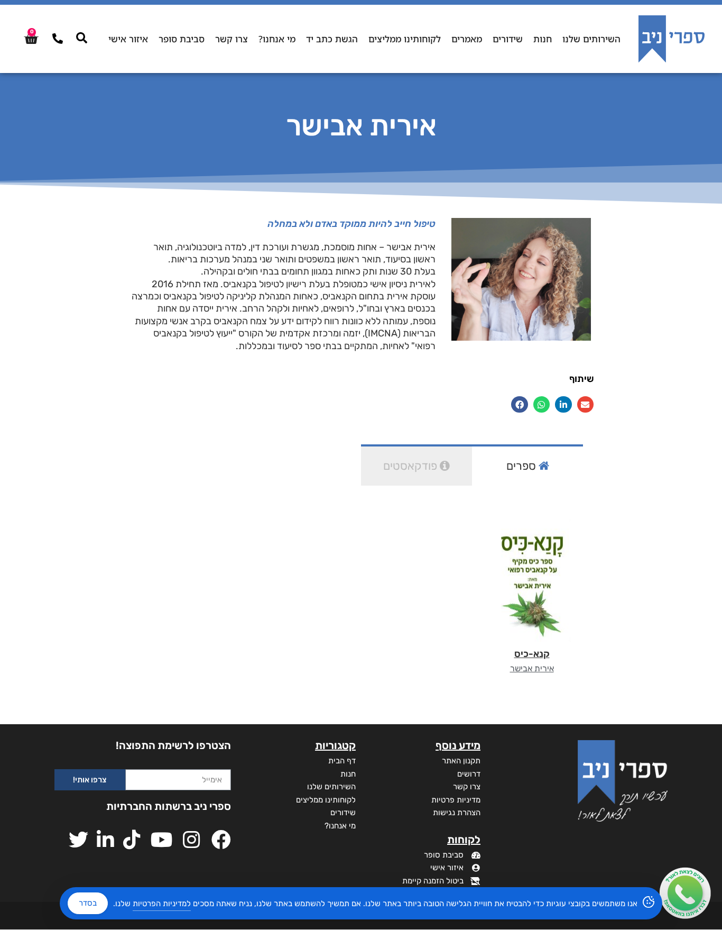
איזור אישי (128, 39)
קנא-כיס (532, 654)
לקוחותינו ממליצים (404, 39)
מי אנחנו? (276, 39)
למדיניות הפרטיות (162, 903)
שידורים (508, 39)
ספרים (522, 465)
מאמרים (466, 39)
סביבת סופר (182, 39)
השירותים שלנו (591, 39)
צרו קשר (231, 39)
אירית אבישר (532, 668)
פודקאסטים (411, 465)
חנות (542, 39)
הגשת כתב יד (332, 39)
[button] (585, 404)
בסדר (88, 903)
